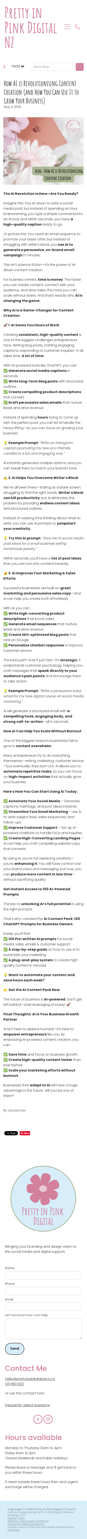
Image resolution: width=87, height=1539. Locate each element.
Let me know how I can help (26, 1315)
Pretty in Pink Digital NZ (30, 26)
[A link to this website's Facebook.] (37, 1419)
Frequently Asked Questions (26, 1524)
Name (10, 1268)
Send (14, 1349)
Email (9, 1299)
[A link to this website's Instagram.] (48, 1419)
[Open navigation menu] (67, 27)
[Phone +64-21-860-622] (77, 27)
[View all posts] (4, 67)
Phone (10, 1284)
